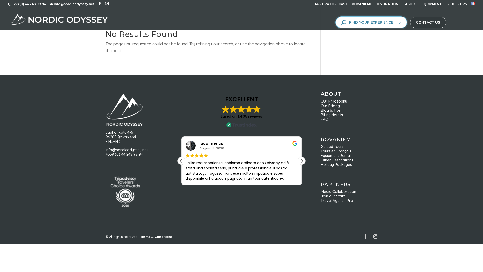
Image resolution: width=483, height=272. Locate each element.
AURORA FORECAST (331, 4)
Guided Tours (332, 146)
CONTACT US (428, 22)
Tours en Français (336, 151)
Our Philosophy (336, 101)
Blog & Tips (332, 110)
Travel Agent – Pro (337, 200)
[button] (301, 161)
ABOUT (411, 4)
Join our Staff (333, 196)
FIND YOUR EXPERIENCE (371, 22)
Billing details (332, 114)
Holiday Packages (336, 164)
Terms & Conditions (156, 237)
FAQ (324, 119)
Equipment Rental (336, 155)
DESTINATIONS (387, 4)
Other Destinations (337, 160)
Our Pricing (332, 105)
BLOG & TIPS (456, 4)
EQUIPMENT (432, 4)
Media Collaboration (338, 191)
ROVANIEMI (361, 4)
